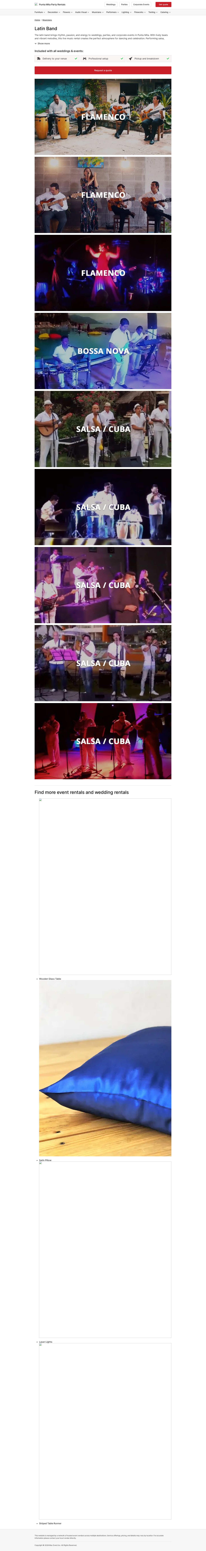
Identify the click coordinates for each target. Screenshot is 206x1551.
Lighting (125, 12)
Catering (164, 12)
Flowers (66, 12)
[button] (103, 70)
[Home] (36, 4)
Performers (111, 12)
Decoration (53, 12)
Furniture (39, 12)
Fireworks (138, 12)
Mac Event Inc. (55, 1545)
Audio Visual (81, 12)
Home (37, 20)
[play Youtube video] (103, 117)
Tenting (151, 12)
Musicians (96, 12)
